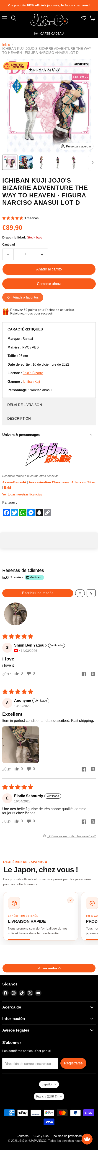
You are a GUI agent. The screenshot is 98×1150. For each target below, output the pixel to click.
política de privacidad (68, 1136)
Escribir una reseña (38, 593)
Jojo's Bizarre (33, 373)
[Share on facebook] (84, 674)
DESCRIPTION (19, 418)
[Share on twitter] (93, 674)
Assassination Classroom (49, 482)
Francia (46, 1096)
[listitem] (40, 916)
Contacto (22, 1136)
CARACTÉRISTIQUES (25, 329)
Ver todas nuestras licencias (22, 494)
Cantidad (8, 244)
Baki (7, 487)
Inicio (6, 45)
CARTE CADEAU (52, 33)
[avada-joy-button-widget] (87, 1139)
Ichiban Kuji (31, 381)
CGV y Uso (41, 1136)
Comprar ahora (49, 284)
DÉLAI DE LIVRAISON (24, 405)
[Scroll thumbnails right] (91, 162)
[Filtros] (80, 593)
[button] (13, 218)
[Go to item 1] (15, 614)
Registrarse (73, 1063)
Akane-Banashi (14, 482)
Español (46, 1084)
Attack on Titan (83, 482)
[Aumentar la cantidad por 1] (42, 254)
